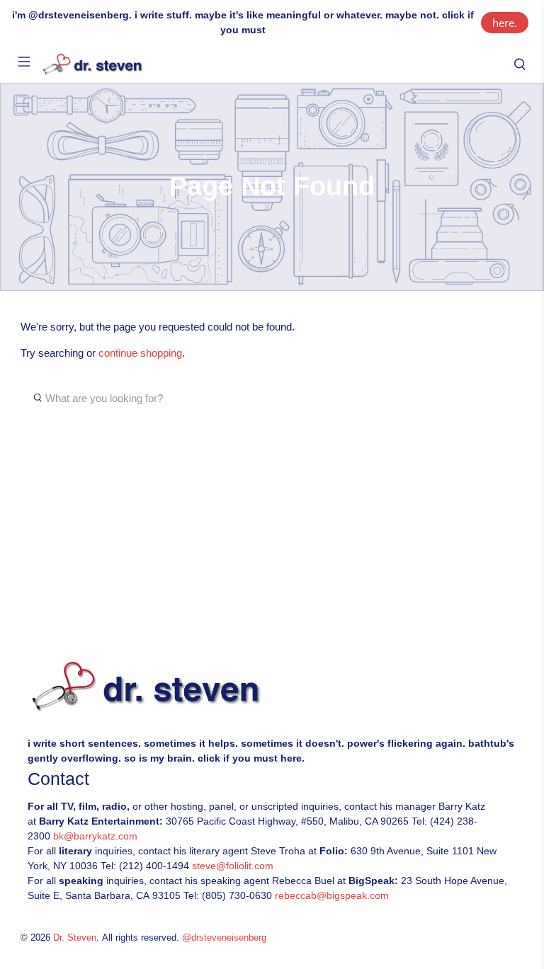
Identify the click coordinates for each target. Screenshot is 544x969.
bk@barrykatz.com (95, 836)
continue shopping (140, 353)
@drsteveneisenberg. (80, 15)
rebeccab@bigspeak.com (332, 895)
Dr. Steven (74, 938)
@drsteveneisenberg (224, 938)
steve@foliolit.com (232, 865)
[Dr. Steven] (272, 65)
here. (504, 23)
